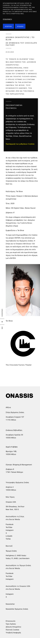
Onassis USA (11, 501)
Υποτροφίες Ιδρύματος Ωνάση (17, 482)
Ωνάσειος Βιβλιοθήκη (14, 430)
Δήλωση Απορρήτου (13, 626)
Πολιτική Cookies (12, 629)
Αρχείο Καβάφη (12, 446)
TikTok (8, 538)
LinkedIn (9, 535)
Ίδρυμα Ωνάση (11, 550)
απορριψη (8, 26)
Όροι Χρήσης (11, 623)
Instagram (10, 530)
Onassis (2, 313)
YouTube (9, 527)
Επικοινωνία (10, 620)
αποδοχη (20, 26)
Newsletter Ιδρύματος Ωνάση (17, 608)
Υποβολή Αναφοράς (13, 632)
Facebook (9, 524)
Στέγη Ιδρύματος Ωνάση (15, 412)
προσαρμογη (7, 19)
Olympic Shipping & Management (19, 464)
